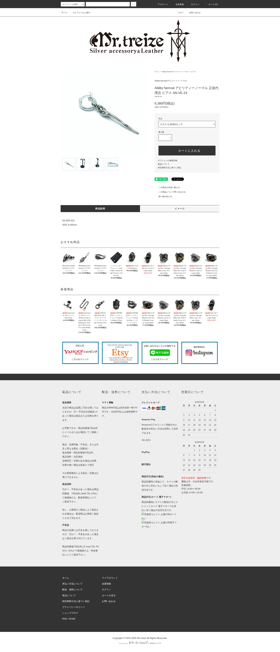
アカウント (163, 4)
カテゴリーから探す (81, 13)
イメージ (180, 208)
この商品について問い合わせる (172, 192)
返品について (163, 164)
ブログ (180, 13)
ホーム (64, 12)
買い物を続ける (165, 196)
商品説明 (100, 208)
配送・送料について (72, 589)
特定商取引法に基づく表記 (169, 167)
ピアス (193, 72)
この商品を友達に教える (169, 187)
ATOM (72, 618)
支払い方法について (72, 583)
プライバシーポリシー (73, 607)
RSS (64, 618)
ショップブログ (70, 613)
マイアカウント (110, 578)
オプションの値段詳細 (167, 160)
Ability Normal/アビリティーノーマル (175, 72)
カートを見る (109, 595)
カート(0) (213, 4)
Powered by (123, 643)
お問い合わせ (195, 13)
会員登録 (179, 4)
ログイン (195, 4)
